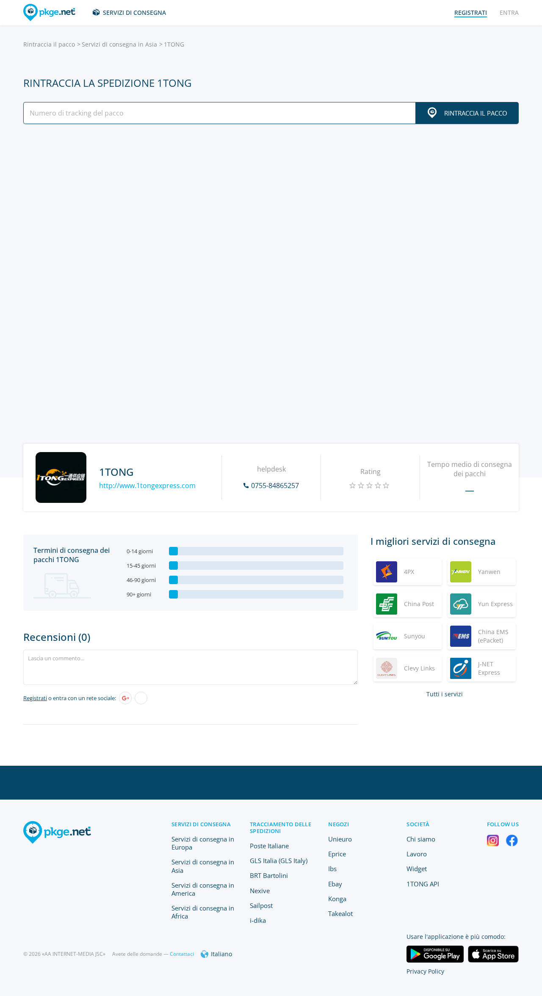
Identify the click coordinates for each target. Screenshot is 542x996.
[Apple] (141, 698)
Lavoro (416, 854)
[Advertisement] (271, 204)
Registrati (35, 698)
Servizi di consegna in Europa (202, 843)
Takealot (340, 913)
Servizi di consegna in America (202, 889)
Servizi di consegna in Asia (119, 44)
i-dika (258, 920)
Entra (509, 12)
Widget (416, 868)
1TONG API (422, 884)
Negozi (338, 824)
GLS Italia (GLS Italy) (278, 860)
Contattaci (182, 953)
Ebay (335, 884)
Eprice (337, 854)
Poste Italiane (269, 845)
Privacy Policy (425, 971)
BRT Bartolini (269, 875)
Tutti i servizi (444, 694)
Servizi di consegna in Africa (202, 912)
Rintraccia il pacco (49, 44)
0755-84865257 (275, 485)
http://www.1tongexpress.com (147, 485)
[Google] (125, 698)
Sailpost (261, 905)
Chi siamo (420, 839)
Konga (337, 898)
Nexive (260, 890)
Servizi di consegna (134, 12)
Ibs (332, 868)
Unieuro (340, 839)
